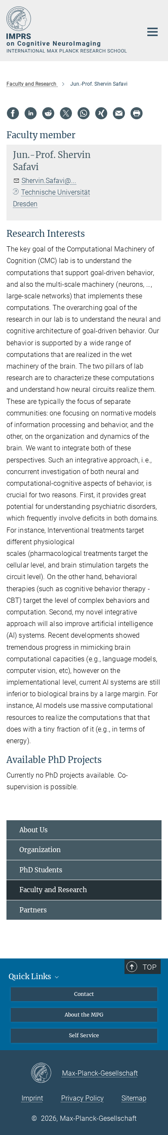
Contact (84, 994)
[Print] (136, 113)
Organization (40, 850)
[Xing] (101, 113)
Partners (33, 910)
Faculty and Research (53, 890)
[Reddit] (48, 113)
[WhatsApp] (83, 113)
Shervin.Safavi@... (49, 181)
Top (149, 967)
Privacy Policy (82, 1098)
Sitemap (133, 1098)
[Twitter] (65, 113)
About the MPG (84, 1014)
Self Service (84, 1035)
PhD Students (40, 870)
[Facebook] (12, 113)
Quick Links (31, 976)
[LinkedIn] (30, 113)
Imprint (32, 1098)
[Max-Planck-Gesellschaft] (46, 1073)
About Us (33, 830)
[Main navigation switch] (152, 31)
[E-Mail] (118, 113)
